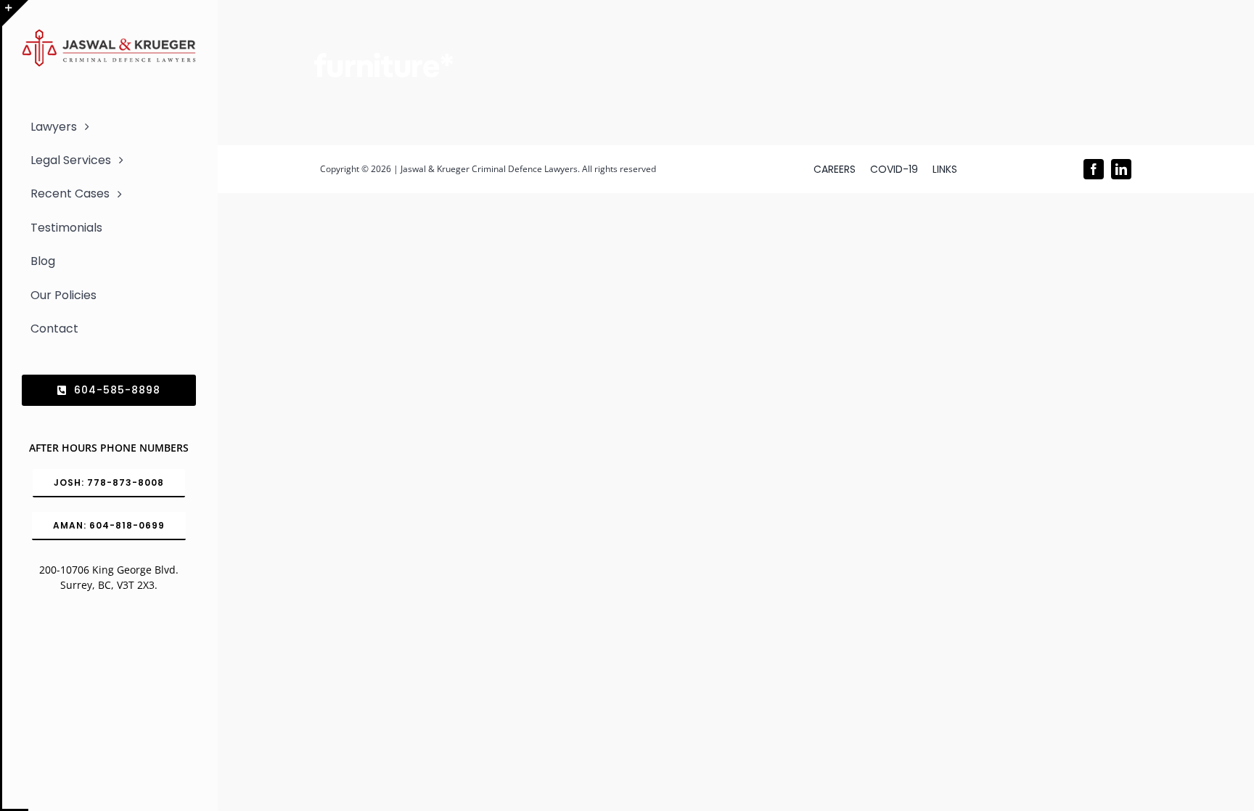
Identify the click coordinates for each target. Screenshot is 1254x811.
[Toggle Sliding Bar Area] (15, 13)
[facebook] (1093, 169)
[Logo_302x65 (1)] (109, 35)
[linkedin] (1121, 169)
